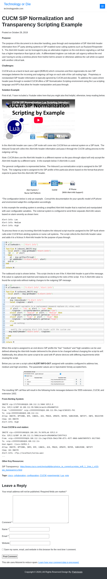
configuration (33, 475)
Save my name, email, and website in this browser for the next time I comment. (40, 549)
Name (5, 529)
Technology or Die (17, 4)
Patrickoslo (77, 572)
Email (5, 536)
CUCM (43, 475)
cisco (10, 475)
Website (6, 543)
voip (67, 475)
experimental (53, 475)
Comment (7, 522)
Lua (62, 475)
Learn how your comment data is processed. (58, 562)
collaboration (20, 475)
